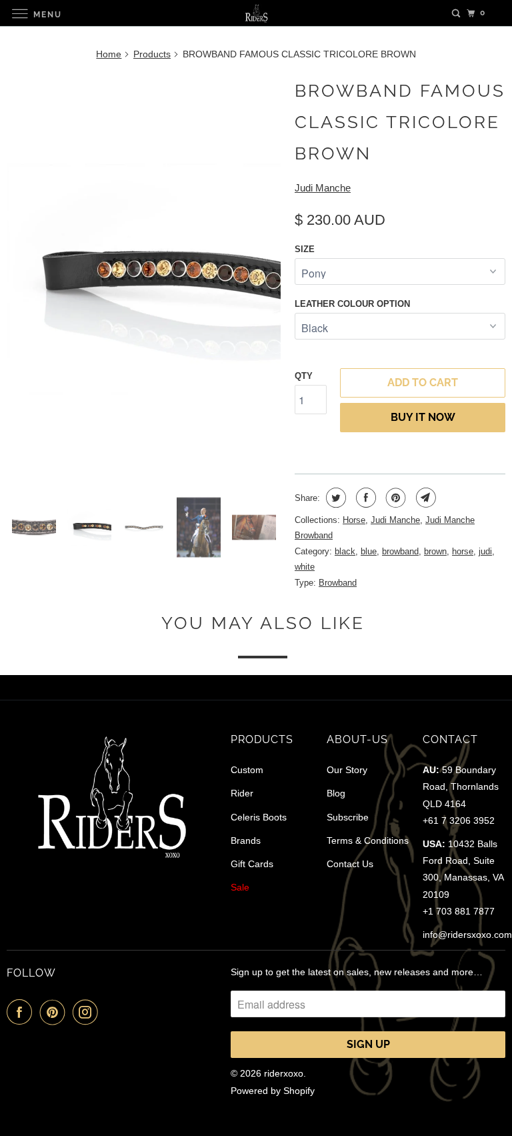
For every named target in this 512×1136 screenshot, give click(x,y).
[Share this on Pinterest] (394, 498)
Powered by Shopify (273, 1090)
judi (485, 551)
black (345, 551)
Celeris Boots (259, 817)
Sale (240, 887)
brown (435, 551)
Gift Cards (252, 864)
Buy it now (423, 417)
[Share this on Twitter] (334, 498)
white (305, 567)
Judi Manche (323, 187)
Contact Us (350, 864)
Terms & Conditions (368, 840)
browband (400, 551)
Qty (304, 376)
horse (462, 551)
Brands (246, 840)
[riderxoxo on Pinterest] (55, 1012)
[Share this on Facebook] (364, 498)
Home (108, 54)
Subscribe (348, 817)
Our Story (347, 769)
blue (369, 551)
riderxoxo (283, 1073)
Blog (336, 793)
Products (152, 54)
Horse (354, 520)
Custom (247, 769)
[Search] (456, 13)
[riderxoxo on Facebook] (22, 1012)
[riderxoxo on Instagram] (88, 1012)
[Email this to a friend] (424, 498)
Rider (242, 793)
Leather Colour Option (352, 304)
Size (305, 249)
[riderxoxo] (256, 13)
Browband (338, 583)
